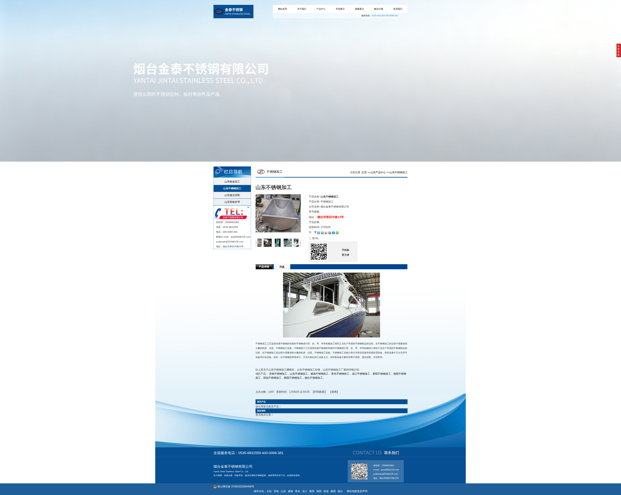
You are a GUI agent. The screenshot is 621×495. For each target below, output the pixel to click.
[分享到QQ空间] (322, 233)
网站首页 (282, 9)
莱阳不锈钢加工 (382, 373)
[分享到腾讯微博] (329, 233)
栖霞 (333, 491)
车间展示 (340, 9)
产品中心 (321, 9)
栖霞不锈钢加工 (293, 377)
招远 (326, 491)
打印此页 (319, 391)
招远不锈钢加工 (272, 377)
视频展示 (359, 9)
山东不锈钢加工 (398, 172)
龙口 (304, 491)
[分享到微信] (337, 233)
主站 (269, 491)
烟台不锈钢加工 (314, 377)
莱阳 (311, 491)
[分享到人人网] (333, 233)
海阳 (318, 491)
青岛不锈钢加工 (340, 373)
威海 (290, 491)
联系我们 (398, 9)
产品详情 (264, 266)
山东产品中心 (378, 172)
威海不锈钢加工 (319, 373)
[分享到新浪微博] (326, 233)
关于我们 (301, 9)
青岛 (297, 491)
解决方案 (378, 9)
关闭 (334, 391)
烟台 (340, 491)
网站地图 (351, 491)
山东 (283, 491)
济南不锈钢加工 (278, 373)
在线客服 (618, 50)
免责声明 (362, 491)
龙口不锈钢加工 (361, 373)
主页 (364, 172)
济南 (276, 491)
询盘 (282, 266)
